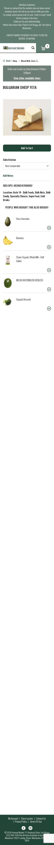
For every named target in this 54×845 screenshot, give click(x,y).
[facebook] (24, 828)
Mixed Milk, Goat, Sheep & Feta (34, 60)
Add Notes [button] (8, 175)
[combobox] (27, 166)
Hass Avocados (23, 219)
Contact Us (41, 818)
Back (8, 60)
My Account (13, 818)
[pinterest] (30, 828)
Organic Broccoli (23, 299)
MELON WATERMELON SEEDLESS (29, 280)
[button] (27, 148)
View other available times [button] (27, 78)
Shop (15, 60)
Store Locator (27, 818)
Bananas (20, 238)
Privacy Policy (21, 821)
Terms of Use (36, 821)
